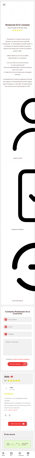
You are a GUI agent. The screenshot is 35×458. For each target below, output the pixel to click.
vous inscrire (19, 444)
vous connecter (13, 444)
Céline (11, 387)
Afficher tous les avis (17, 423)
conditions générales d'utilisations (21, 359)
